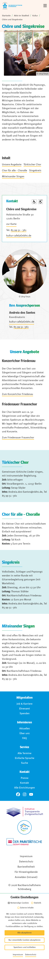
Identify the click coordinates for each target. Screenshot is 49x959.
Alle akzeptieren (24, 933)
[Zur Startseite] (12, 5)
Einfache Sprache (24, 758)
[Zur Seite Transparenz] (24, 812)
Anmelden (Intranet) (26, 877)
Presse (24, 778)
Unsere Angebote (11, 164)
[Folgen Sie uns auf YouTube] (31, 794)
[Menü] (45, 5)
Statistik (37, 903)
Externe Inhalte (27, 908)
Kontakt (24, 783)
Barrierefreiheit (26, 867)
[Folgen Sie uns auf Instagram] (25, 794)
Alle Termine (24, 753)
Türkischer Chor (32, 164)
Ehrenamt (24, 708)
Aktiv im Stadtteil (21, 16)
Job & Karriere (24, 704)
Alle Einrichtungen (24, 788)
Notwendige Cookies (19, 903)
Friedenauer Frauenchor (19, 404)
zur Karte (11, 224)
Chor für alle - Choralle (14, 170)
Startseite (6, 16)
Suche (24, 763)
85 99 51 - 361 (18, 230)
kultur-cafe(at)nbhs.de (18, 235)
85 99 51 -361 (21, 327)
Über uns (24, 733)
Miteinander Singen (13, 176)
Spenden (25, 713)
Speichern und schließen (24, 947)
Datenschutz (26, 861)
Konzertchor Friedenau (18, 361)
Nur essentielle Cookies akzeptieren (24, 940)
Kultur (35, 16)
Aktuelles (24, 728)
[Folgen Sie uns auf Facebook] (18, 794)
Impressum (26, 856)
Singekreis (35, 170)
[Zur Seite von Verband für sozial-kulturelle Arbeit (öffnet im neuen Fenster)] (24, 827)
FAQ (24, 738)
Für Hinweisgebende (26, 872)
